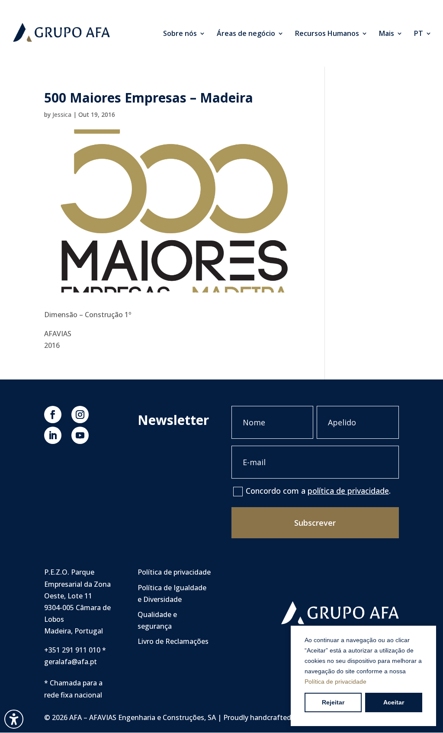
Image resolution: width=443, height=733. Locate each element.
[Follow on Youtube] (80, 435)
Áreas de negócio (246, 34)
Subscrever (315, 523)
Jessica (61, 114)
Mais (386, 34)
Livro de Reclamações (173, 641)
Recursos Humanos (327, 34)
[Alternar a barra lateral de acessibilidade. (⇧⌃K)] (13, 719)
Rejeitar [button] (333, 702)
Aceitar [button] (393, 702)
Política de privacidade (335, 681)
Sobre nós (180, 34)
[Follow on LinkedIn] (52, 435)
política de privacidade (348, 490)
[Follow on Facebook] (52, 414)
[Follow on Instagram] (80, 414)
